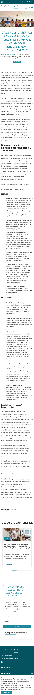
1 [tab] (14, 570)
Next (8, 570)
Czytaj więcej (8, 564)
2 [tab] (19, 570)
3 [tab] (24, 570)
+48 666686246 (28, 2)
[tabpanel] (17, 547)
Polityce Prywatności (10, 634)
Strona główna (4, 54)
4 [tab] (29, 570)
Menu (31, 7)
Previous (4, 570)
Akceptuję (6, 692)
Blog (13, 54)
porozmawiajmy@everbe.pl (11, 658)
